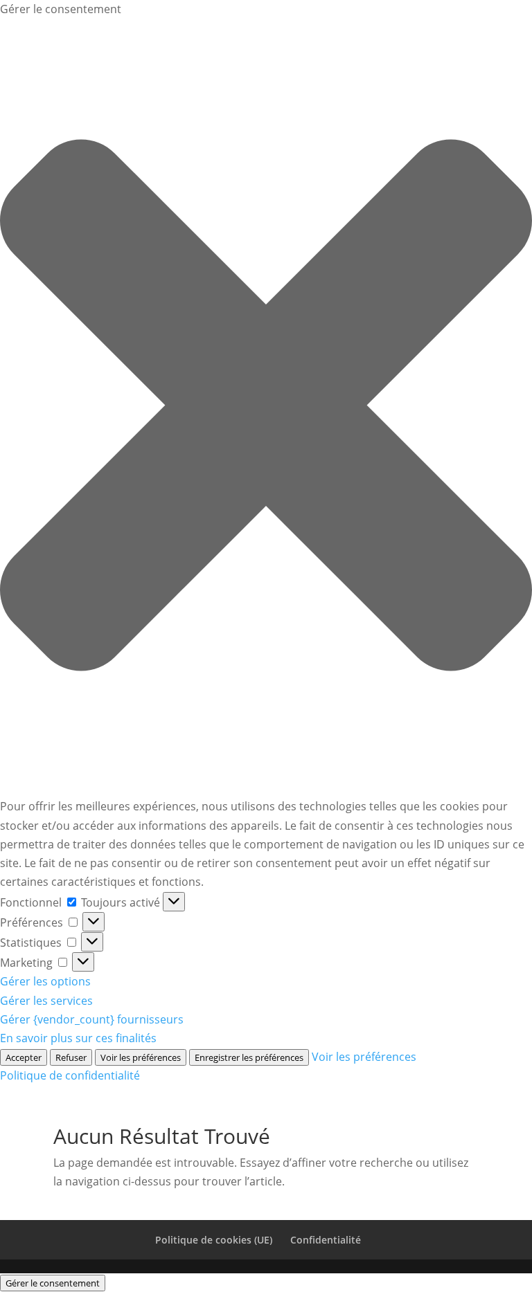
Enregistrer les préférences (249, 1057)
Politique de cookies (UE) (213, 1239)
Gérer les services (46, 1000)
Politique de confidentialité (70, 1075)
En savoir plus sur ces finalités (78, 1038)
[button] (266, 408)
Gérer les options (45, 981)
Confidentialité (325, 1239)
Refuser (71, 1057)
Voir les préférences (140, 1057)
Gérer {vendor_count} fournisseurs (92, 1019)
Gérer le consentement (53, 1283)
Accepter (24, 1057)
